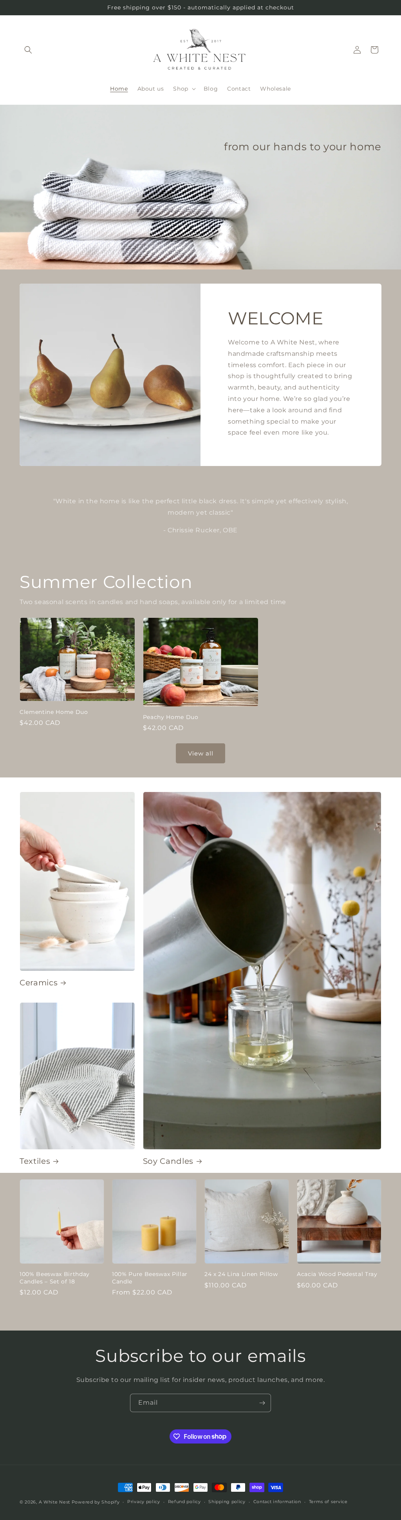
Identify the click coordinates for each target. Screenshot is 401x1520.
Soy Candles (168, 1161)
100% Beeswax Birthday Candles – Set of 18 (55, 1278)
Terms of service (328, 1501)
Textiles (35, 1161)
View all (200, 753)
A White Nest (54, 1502)
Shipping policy (227, 1501)
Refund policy (184, 1501)
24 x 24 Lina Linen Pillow (241, 1274)
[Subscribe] (262, 1403)
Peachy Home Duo (171, 717)
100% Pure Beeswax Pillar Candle (150, 1278)
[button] (28, 49)
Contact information (277, 1501)
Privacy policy (143, 1501)
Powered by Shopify (96, 1502)
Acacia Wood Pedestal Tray (337, 1274)
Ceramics (39, 982)
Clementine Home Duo (54, 711)
